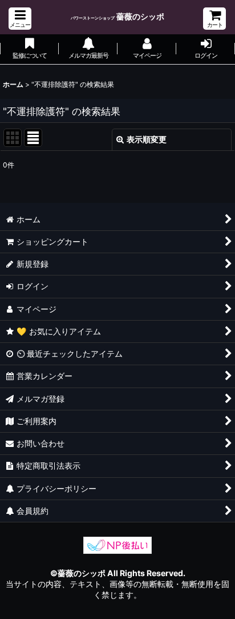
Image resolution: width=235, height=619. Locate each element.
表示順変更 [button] (147, 139)
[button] (20, 18)
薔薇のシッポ (117, 16)
